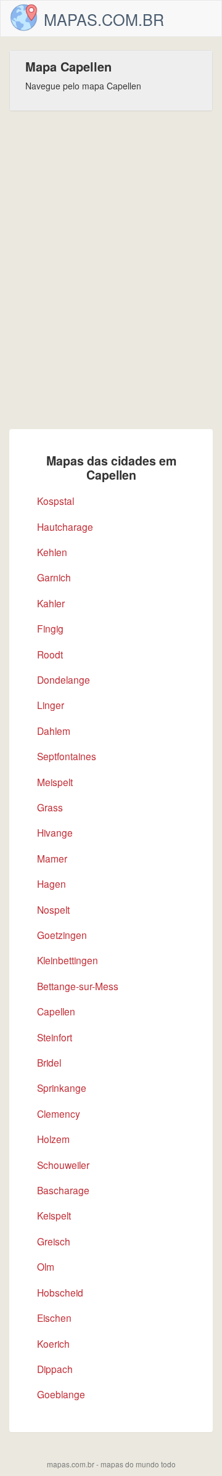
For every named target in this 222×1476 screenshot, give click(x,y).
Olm (45, 1266)
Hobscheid (60, 1292)
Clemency (58, 1113)
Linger (50, 704)
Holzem (53, 1139)
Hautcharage (65, 526)
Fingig (50, 628)
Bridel (49, 1062)
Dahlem (53, 730)
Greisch (53, 1241)
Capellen (56, 1011)
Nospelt (53, 909)
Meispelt (55, 782)
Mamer (52, 858)
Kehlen (52, 552)
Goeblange (61, 1394)
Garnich (54, 577)
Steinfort (54, 1037)
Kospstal (55, 500)
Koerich (53, 1343)
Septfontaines (66, 756)
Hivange (55, 832)
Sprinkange (61, 1087)
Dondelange (63, 679)
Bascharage (63, 1190)
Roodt (50, 654)
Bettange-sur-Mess (77, 986)
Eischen (54, 1317)
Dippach (55, 1369)
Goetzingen (62, 934)
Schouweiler (63, 1164)
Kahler (51, 603)
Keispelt (54, 1215)
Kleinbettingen (67, 960)
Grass (50, 807)
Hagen (51, 883)
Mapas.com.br (104, 19)
